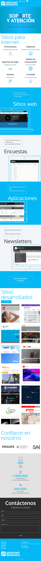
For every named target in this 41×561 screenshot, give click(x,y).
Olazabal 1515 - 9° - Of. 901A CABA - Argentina (30, 542)
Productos (4, 543)
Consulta (4, 524)
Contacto (3, 548)
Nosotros (3, 542)
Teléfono (3, 519)
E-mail (2, 515)
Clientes (3, 547)
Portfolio (3, 545)
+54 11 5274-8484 (24, 547)
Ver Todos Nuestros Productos (20, 280)
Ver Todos (6, 301)
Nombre (2, 511)
